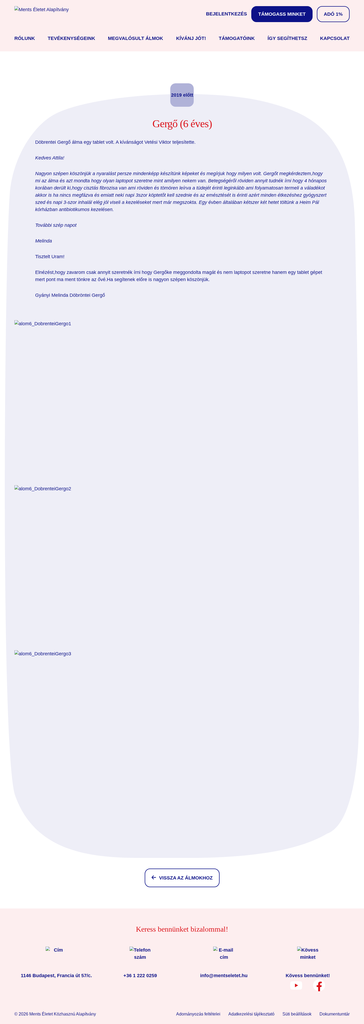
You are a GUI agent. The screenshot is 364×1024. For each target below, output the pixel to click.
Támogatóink (237, 38)
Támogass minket (282, 14)
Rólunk (24, 38)
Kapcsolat (335, 38)
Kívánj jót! (191, 38)
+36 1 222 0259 (140, 975)
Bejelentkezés (226, 14)
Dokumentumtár (334, 1014)
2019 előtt (182, 95)
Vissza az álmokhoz (186, 878)
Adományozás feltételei (198, 1014)
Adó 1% (333, 14)
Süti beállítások (297, 1014)
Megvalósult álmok (135, 38)
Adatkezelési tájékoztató (251, 1014)
